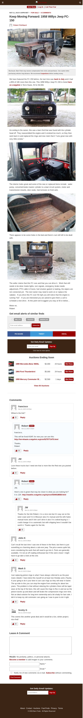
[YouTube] (51, 701)
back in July (59, 79)
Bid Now (69, 364)
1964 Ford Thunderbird (25, 372)
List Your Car (50, 7)
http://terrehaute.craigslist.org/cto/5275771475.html (36, 439)
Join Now (31, 7)
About (22, 708)
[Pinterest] (41, 701)
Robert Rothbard (20, 25)
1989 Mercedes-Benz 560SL (27, 364)
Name (42, 664)
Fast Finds (46, 708)
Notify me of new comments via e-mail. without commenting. (42, 673)
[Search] (80, 2)
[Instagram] (46, 701)
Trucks (30, 319)
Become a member (17, 660)
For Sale (35, 13)
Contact (29, 708)
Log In (40, 7)
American (44, 319)
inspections (45, 73)
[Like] (13, 417)
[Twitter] (37, 701)
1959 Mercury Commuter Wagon (29, 379)
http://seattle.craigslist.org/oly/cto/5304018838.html (44, 495)
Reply (22, 417)
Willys (18, 319)
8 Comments (46, 13)
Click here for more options (41, 350)
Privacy (54, 708)
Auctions (36, 708)
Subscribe (50, 673)
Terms (60, 708)
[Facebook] (32, 701)
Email (42, 669)
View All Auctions (41, 386)
